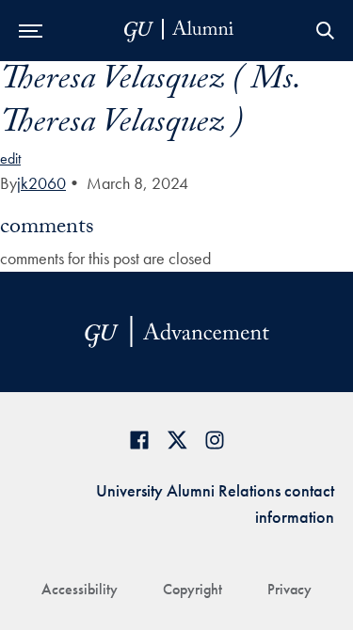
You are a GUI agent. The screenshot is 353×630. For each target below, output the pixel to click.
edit (10, 158)
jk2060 (41, 183)
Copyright (192, 589)
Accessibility (79, 589)
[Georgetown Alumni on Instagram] (215, 439)
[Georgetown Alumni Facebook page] (139, 439)
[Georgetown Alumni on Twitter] (177, 439)
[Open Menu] (30, 30)
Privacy (289, 589)
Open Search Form (325, 30)
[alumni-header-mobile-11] (179, 30)
